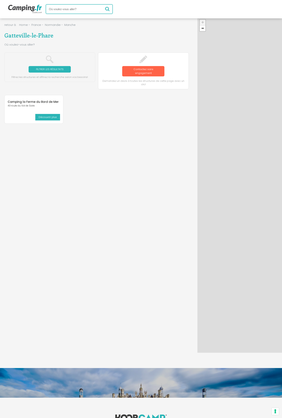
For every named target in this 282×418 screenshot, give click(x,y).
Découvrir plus (48, 117)
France (36, 25)
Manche (70, 25)
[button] (202, 22)
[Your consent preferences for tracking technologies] (275, 411)
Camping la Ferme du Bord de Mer (33, 102)
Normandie (53, 25)
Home (23, 25)
